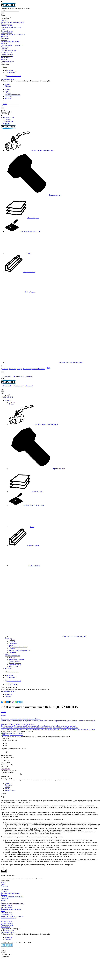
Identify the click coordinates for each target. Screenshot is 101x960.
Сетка (46, 721)
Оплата (7, 787)
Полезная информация (16, 659)
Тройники (79, 729)
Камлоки (41, 726)
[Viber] (13, 702)
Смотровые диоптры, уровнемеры (64, 729)
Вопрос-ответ (5, 927)
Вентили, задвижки (7, 726)
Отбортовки (10, 729)
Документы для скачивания (10, 893)
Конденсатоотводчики (18, 728)
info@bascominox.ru (8, 79)
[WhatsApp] (16, 702)
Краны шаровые (31, 728)
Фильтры (86, 729)
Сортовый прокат (54, 721)
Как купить (8, 785)
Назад (13, 402)
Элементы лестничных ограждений (83, 721)
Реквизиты (4, 898)
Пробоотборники (32, 729)
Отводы (17, 729)
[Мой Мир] (7, 702)
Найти (3, 951)
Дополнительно (10, 790)
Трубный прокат (65, 721)
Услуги (3, 882)
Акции (3, 884)
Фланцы (92, 729)
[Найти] (2, 13)
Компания (12, 641)
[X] (10, 702)
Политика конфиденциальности (11, 896)
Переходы (23, 729)
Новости (4, 891)
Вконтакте (8, 84)
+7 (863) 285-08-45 (7, 61)
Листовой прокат (18, 721)
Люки (64, 728)
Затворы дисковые (32, 726)
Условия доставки (7, 923)
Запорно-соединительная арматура (12, 904)
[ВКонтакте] (2, 702)
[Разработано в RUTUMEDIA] (7, 947)
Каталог (11, 404)
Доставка (8, 788)
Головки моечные (20, 726)
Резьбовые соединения (45, 729)
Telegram (8, 86)
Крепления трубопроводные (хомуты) (49, 728)
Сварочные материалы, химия (34, 721)
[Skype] (18, 702)
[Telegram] (21, 702)
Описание (8, 783)
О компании (5, 889)
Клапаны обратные (50, 726)
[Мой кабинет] (2, 374)
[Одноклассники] (5, 702)
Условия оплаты (6, 921)
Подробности (5, 769)
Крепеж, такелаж (6, 721)
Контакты (4, 895)
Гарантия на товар (7, 925)
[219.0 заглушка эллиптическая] (12, 733)
